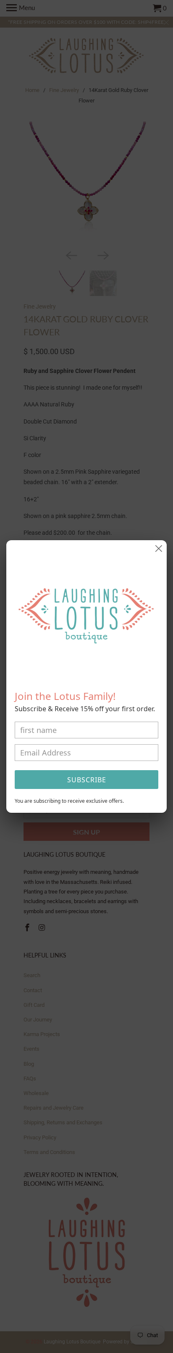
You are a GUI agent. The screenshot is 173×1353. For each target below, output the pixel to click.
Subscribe (86, 779)
